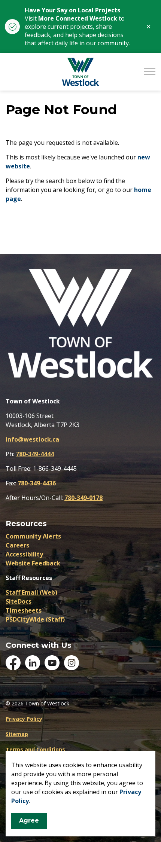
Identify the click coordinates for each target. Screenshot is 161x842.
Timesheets (24, 610)
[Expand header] (150, 72)
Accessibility (24, 554)
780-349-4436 (37, 483)
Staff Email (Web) (31, 592)
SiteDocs (18, 601)
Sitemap (17, 734)
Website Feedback (33, 563)
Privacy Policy (24, 718)
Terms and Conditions (35, 749)
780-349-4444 (35, 454)
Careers (17, 545)
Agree (29, 820)
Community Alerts (33, 536)
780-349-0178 (83, 498)
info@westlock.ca (32, 439)
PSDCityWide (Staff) (35, 619)
